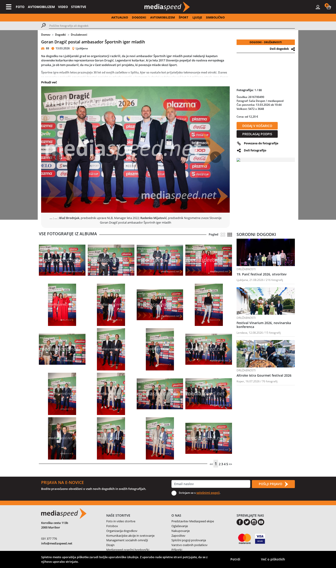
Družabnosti (79, 34)
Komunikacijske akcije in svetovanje (130, 536)
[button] (329, 7)
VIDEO (63, 7)
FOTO (20, 7)
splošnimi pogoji (208, 493)
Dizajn (110, 545)
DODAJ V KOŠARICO (257, 126)
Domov (45, 34)
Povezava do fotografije (261, 143)
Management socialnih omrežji (127, 540)
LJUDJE (197, 17)
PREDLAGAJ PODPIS (257, 134)
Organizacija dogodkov (121, 531)
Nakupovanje (180, 531)
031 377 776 (49, 538)
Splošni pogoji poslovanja (188, 540)
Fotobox (112, 526)
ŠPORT (183, 17)
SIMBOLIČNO (215, 17)
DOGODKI (139, 17)
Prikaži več (49, 82)
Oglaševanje (179, 526)
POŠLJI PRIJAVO (271, 484)
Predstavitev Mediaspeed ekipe (192, 521)
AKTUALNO (119, 17)
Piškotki (176, 550)
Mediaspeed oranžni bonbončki (127, 550)
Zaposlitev (178, 536)
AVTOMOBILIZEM (41, 7)
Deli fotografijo (255, 150)
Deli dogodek (279, 49)
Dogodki (60, 34)
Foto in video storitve (120, 521)
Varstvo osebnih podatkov (189, 545)
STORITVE (78, 7)
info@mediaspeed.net (56, 543)
